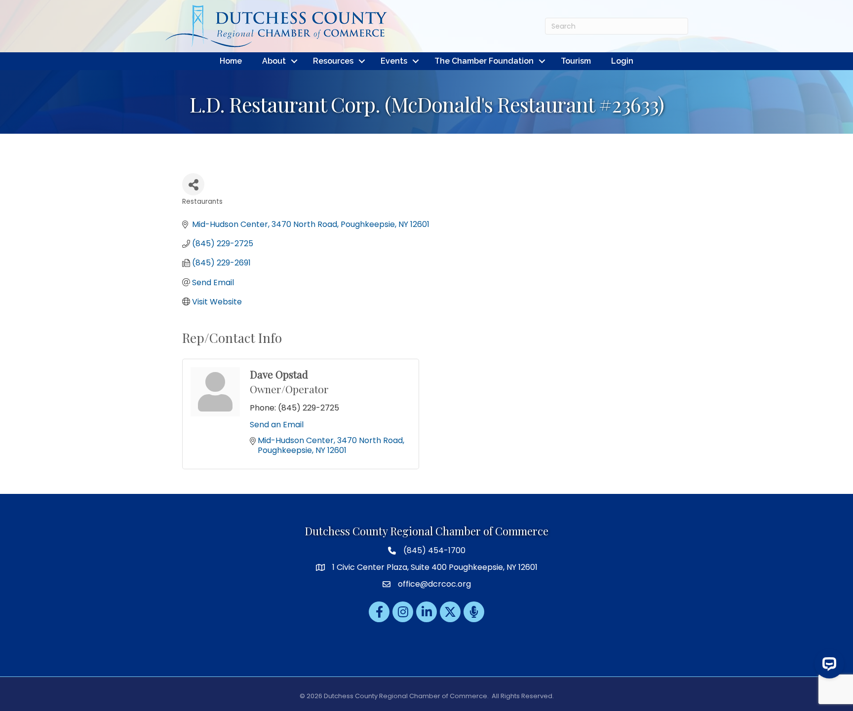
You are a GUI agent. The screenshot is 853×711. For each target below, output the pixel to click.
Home (231, 61)
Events (394, 61)
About (274, 61)
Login (622, 61)
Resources (333, 61)
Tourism (576, 61)
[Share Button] (193, 184)
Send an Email (277, 424)
